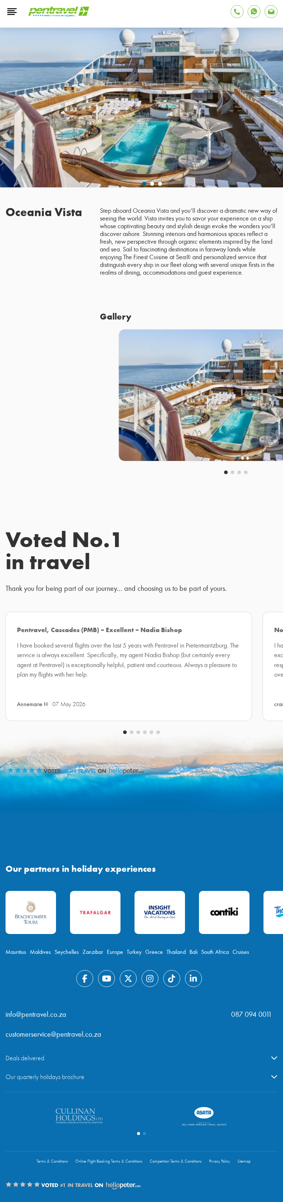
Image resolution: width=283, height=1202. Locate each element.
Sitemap (244, 1161)
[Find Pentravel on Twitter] (128, 978)
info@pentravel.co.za (36, 1014)
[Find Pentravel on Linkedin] (193, 978)
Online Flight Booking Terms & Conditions (108, 1161)
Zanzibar (93, 952)
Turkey (134, 952)
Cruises (241, 952)
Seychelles (67, 952)
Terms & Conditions (52, 1161)
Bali (193, 952)
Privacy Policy (219, 1161)
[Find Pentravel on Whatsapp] (254, 11)
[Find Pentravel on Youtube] (106, 978)
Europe (115, 952)
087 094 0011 (251, 1014)
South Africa (215, 952)
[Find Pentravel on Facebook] (84, 978)
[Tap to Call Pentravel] (237, 11)
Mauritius (16, 952)
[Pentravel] (58, 15)
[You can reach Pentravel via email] (271, 11)
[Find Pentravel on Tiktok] (171, 978)
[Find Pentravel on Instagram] (150, 978)
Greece (154, 952)
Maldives (40, 952)
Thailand (176, 952)
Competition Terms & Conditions (176, 1161)
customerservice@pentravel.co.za (53, 1034)
